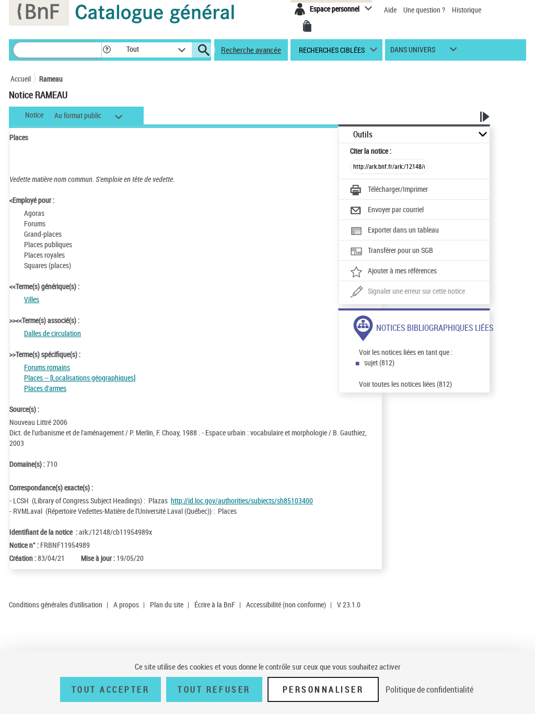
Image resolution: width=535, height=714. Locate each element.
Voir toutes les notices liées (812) (405, 384)
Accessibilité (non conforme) (286, 604)
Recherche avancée (251, 49)
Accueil (20, 79)
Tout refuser (214, 689)
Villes (31, 299)
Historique (466, 10)
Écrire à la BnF (214, 604)
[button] (106, 49)
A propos (126, 604)
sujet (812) (379, 362)
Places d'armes (45, 388)
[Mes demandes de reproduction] (307, 26)
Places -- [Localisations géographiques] (79, 378)
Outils (363, 134)
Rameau (51, 79)
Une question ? (425, 10)
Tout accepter (111, 689)
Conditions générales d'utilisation (55, 604)
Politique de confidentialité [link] (429, 689)
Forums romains (47, 367)
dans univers (412, 52)
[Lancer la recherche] (203, 50)
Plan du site (166, 604)
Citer (370, 151)
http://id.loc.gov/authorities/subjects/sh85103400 (242, 500)
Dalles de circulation (52, 333)
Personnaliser (323, 689)
